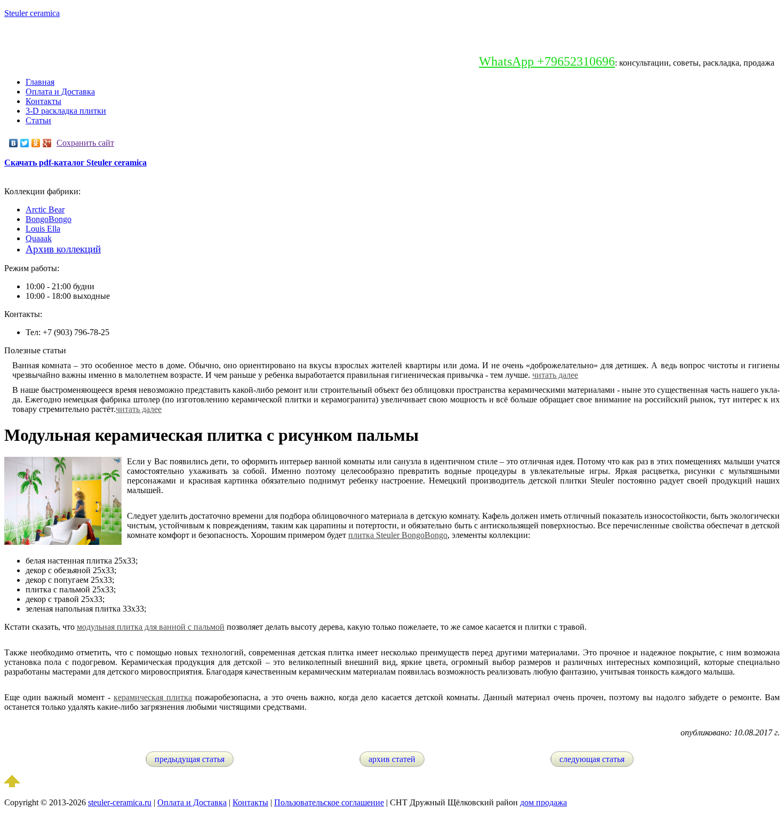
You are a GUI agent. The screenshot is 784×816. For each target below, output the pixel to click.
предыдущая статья (190, 759)
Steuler (32, 13)
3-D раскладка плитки (66, 110)
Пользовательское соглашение (329, 802)
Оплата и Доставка (60, 91)
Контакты (43, 101)
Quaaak (39, 238)
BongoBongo (48, 219)
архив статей (392, 759)
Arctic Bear (45, 209)
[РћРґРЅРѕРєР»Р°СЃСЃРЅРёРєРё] (36, 143)
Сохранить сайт (85, 142)
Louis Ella (43, 228)
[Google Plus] (47, 143)
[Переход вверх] (12, 784)
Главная (40, 81)
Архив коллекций (63, 249)
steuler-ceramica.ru (119, 802)
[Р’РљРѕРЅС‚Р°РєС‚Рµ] (13, 143)
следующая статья (592, 759)
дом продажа (543, 802)
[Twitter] (24, 143)
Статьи (38, 120)
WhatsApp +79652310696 (547, 61)
